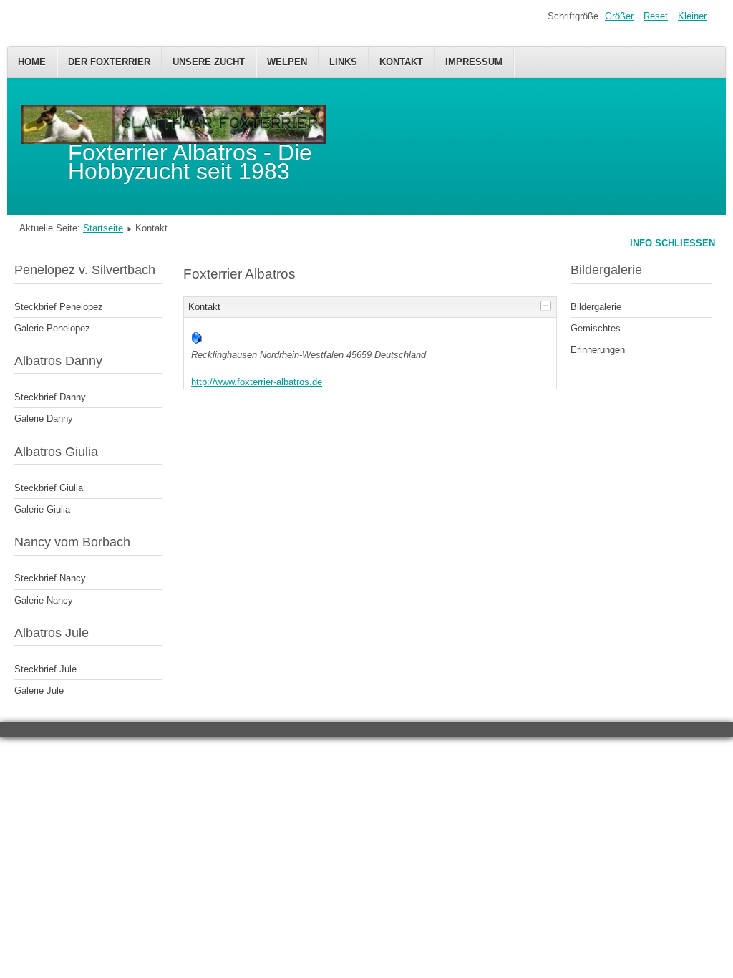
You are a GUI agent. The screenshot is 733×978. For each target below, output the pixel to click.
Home (32, 62)
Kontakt (401, 62)
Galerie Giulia (42, 509)
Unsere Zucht (209, 62)
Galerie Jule (39, 690)
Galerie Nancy (43, 600)
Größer (619, 16)
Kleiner (692, 16)
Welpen (287, 62)
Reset (656, 16)
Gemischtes (596, 328)
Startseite (103, 228)
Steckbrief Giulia (48, 488)
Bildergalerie (596, 306)
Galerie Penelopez (52, 328)
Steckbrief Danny (50, 397)
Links (343, 62)
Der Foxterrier (109, 62)
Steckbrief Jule (45, 669)
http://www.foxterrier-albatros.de (256, 382)
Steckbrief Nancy (50, 578)
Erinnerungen (598, 349)
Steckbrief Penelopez (58, 306)
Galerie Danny (43, 418)
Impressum (474, 62)
